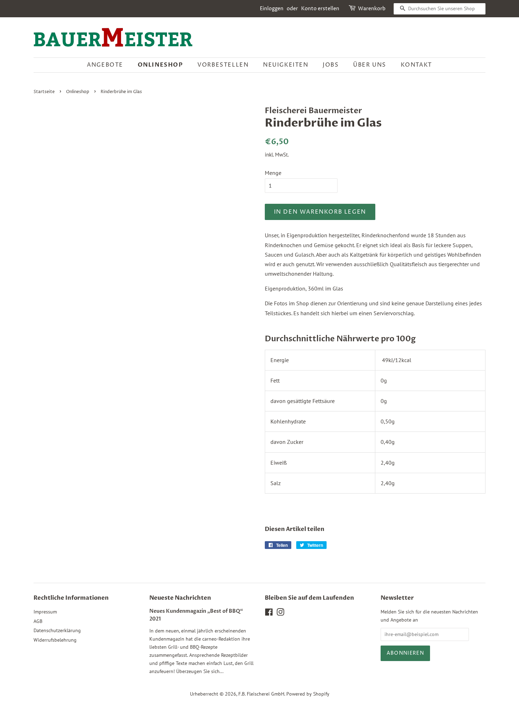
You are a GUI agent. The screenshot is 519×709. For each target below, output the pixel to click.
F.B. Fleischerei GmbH (261, 694)
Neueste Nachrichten (180, 598)
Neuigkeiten (286, 65)
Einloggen (272, 8)
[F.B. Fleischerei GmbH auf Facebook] (269, 613)
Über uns (369, 65)
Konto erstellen (320, 8)
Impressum (45, 612)
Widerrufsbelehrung (55, 640)
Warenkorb (372, 8)
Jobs (331, 65)
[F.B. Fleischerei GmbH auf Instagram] (280, 613)
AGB (38, 621)
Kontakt (416, 65)
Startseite (44, 92)
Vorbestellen (223, 65)
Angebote (105, 65)
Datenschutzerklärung (57, 630)
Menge (273, 172)
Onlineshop (160, 65)
